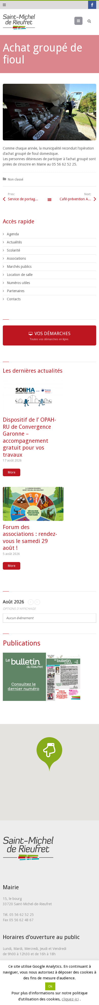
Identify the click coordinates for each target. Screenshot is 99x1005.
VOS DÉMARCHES (50, 336)
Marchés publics (19, 267)
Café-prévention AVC (76, 199)
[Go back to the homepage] (19, 22)
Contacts (14, 299)
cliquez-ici (70, 999)
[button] (49, 754)
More (11, 472)
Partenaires (15, 291)
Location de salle (19, 275)
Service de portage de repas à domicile (29, 199)
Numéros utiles (18, 283)
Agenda (13, 234)
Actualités (14, 242)
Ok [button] (50, 986)
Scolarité (13, 250)
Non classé (15, 179)
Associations (16, 258)
